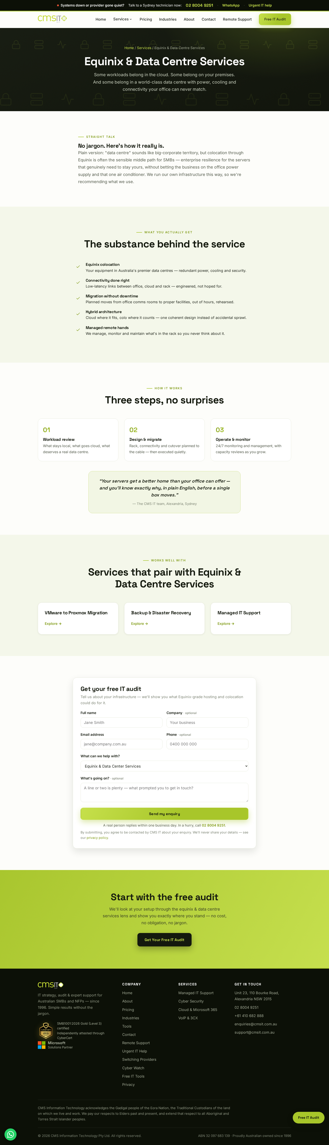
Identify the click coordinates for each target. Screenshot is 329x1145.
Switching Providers (139, 1059)
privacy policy (97, 838)
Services (121, 19)
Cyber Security (191, 1001)
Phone (179, 734)
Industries (168, 19)
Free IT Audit (275, 19)
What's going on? (102, 778)
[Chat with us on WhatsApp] (10, 1134)
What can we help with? (100, 756)
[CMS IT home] (52, 19)
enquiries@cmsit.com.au (256, 1024)
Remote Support (237, 19)
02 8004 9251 (199, 5)
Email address (92, 734)
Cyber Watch (133, 1068)
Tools (127, 1026)
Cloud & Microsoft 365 (197, 1009)
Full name (88, 713)
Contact (209, 19)
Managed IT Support (196, 993)
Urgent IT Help (134, 1051)
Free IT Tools (133, 1076)
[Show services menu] (130, 19)
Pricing (146, 19)
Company (182, 713)
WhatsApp (231, 5)
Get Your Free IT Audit (165, 939)
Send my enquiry (164, 813)
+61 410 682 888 (249, 1015)
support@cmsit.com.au (255, 1032)
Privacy (128, 1084)
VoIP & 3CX (188, 1018)
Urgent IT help (260, 5)
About (189, 19)
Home (101, 19)
